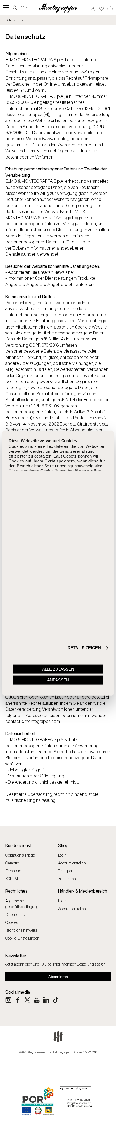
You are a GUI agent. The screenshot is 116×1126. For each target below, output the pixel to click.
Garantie (12, 863)
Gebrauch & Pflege (20, 855)
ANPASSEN (58, 680)
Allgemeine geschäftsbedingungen (24, 903)
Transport (66, 871)
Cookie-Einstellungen (22, 938)
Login (62, 855)
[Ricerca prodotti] (15, 7)
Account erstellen (72, 863)
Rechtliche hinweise (21, 930)
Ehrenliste (13, 871)
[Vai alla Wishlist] (101, 7)
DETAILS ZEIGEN (84, 647)
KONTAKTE (14, 879)
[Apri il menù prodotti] (6, 7)
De (24, 7)
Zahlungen (67, 879)
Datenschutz (15, 914)
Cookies (11, 922)
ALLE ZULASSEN (58, 669)
